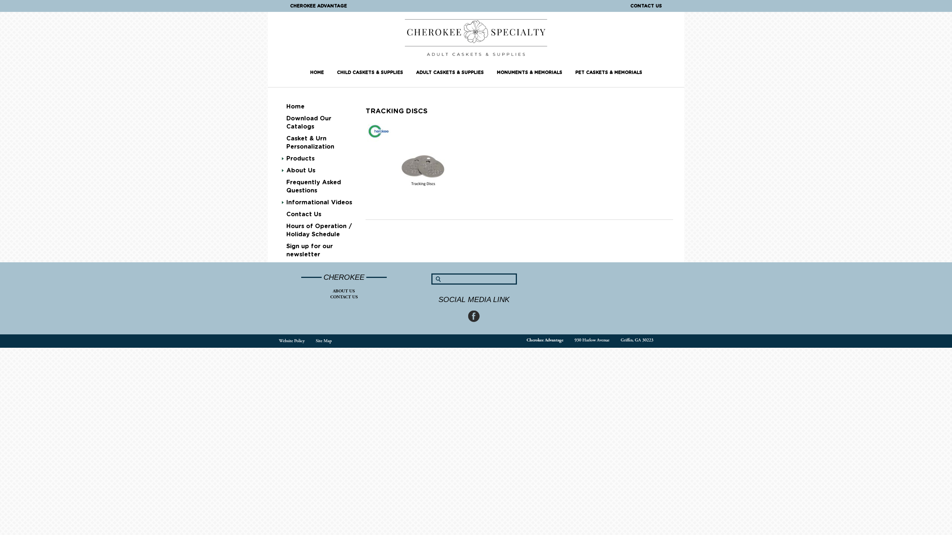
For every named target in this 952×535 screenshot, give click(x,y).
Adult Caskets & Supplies (450, 72)
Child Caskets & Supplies (370, 72)
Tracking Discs (397, 111)
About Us (344, 291)
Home (317, 72)
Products (300, 159)
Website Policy (292, 341)
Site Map (324, 341)
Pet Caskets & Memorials (608, 72)
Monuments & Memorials (529, 72)
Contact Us (646, 6)
